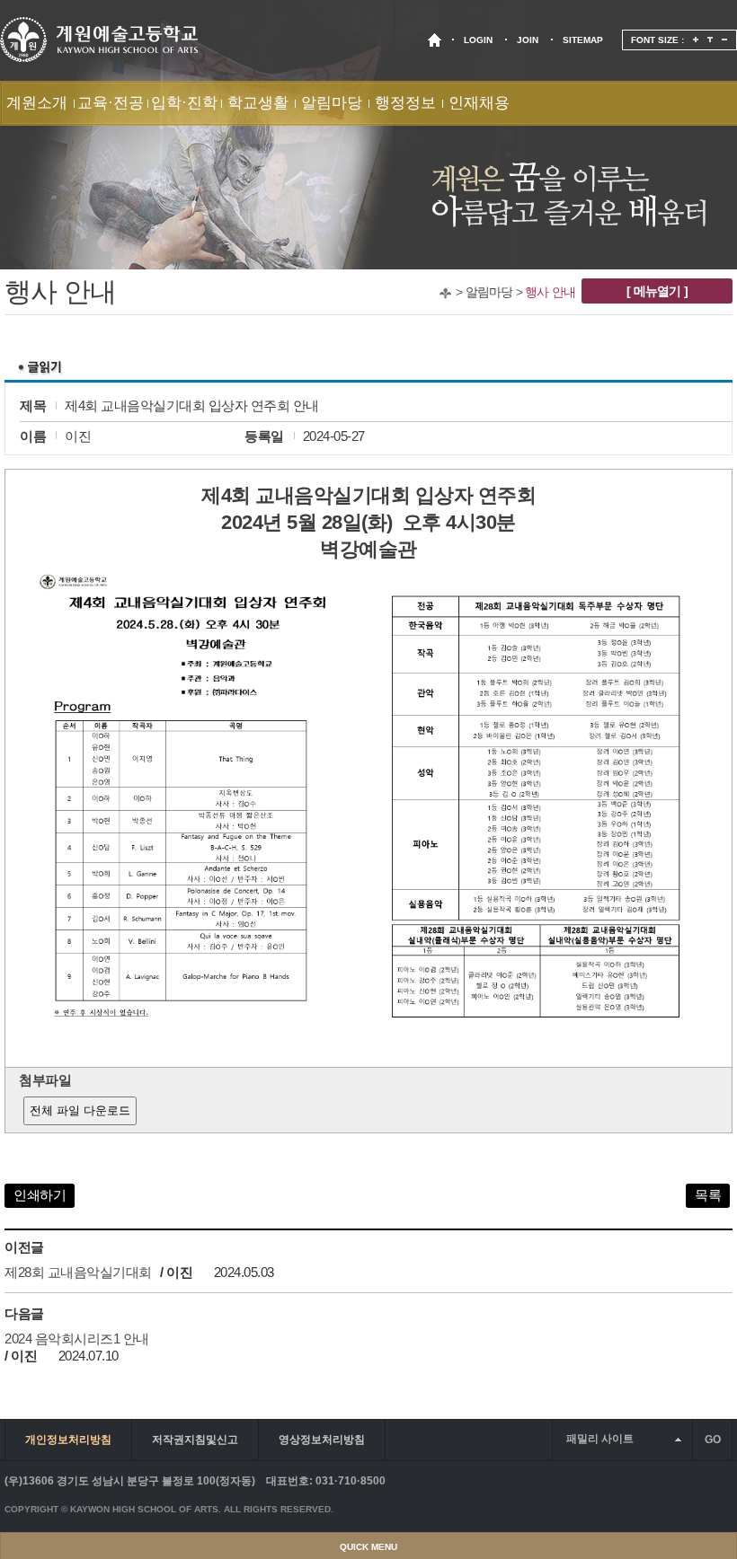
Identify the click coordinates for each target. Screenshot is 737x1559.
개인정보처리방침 (68, 1439)
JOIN (527, 40)
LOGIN (478, 40)
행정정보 (405, 102)
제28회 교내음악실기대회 (78, 1272)
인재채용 (479, 102)
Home (445, 293)
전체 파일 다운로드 (80, 1110)
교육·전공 (110, 102)
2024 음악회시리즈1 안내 (76, 1338)
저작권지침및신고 (195, 1439)
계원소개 (36, 102)
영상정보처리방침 (322, 1439)
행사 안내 (550, 292)
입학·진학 (184, 102)
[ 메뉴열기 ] (657, 291)
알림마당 (331, 102)
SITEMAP (583, 40)
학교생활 (258, 102)
